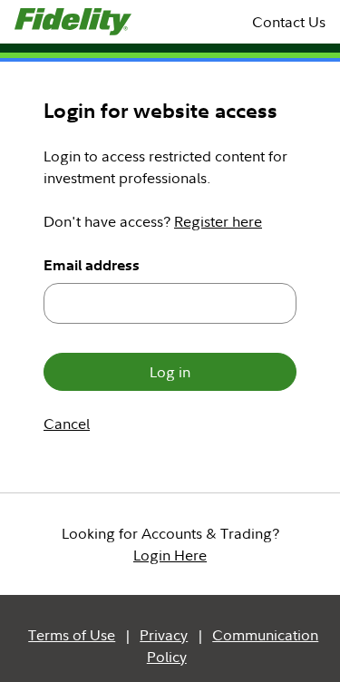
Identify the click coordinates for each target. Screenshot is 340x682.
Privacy (164, 635)
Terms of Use (71, 635)
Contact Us (288, 22)
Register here (218, 221)
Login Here (170, 555)
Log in (170, 372)
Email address (92, 265)
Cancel (67, 424)
